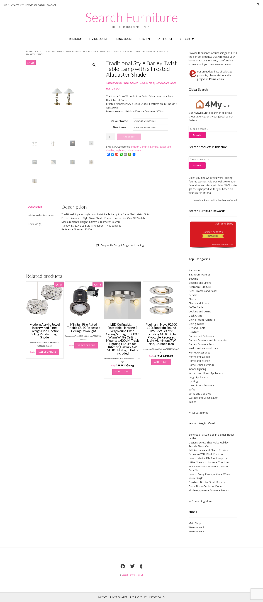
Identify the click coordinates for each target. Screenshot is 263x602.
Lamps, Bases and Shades (77, 51)
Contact (51, 5)
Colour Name (119, 121)
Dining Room (123, 38)
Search (197, 165)
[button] (94, 65)
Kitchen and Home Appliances (206, 373)
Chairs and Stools (199, 303)
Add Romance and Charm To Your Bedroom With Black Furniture (208, 452)
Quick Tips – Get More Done (205, 486)
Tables (192, 401)
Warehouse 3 (196, 531)
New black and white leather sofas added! (212, 200)
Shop (6, 5)
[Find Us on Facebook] (122, 566)
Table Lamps (98, 51)
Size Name (119, 127)
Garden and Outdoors (201, 336)
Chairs (192, 299)
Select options (47, 351)
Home (29, 51)
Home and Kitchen (199, 360)
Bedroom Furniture (200, 287)
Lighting (38, 51)
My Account (17, 5)
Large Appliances (198, 377)
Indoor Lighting (54, 51)
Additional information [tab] (41, 215)
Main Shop (195, 523)
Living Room (98, 38)
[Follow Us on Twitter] (132, 566)
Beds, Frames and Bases (203, 291)
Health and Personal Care (203, 348)
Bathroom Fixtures (199, 274)
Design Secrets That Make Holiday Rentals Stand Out (208, 444)
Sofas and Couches (200, 393)
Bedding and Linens (200, 282)
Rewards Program (35, 5)
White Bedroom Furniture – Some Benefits (208, 468)
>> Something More (200, 501)
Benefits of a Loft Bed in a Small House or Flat (212, 436)
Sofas (192, 389)
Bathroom (164, 38)
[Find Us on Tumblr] (141, 566)
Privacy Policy (157, 597)
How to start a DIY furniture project (209, 458)
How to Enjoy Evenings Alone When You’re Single (209, 476)
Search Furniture (131, 17)
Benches (194, 295)
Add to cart (129, 136)
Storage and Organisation (203, 397)
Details (116, 88)
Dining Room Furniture (202, 319)
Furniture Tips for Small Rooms (207, 482)
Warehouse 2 (196, 527)
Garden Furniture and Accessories (208, 340)
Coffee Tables (197, 307)
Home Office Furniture (202, 365)
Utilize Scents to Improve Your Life (209, 462)
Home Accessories (199, 352)
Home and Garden (199, 356)
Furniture (194, 332)
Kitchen (144, 38)
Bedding (193, 278)
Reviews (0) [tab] (35, 224)
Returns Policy (138, 597)
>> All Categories (198, 412)
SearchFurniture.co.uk (132, 574)
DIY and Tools (197, 328)
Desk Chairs (195, 315)
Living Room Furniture (201, 385)
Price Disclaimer (118, 597)
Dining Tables (196, 323)
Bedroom (75, 38)
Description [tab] (35, 206)
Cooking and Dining (200, 311)
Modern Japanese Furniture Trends (209, 490)
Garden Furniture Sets (201, 344)
